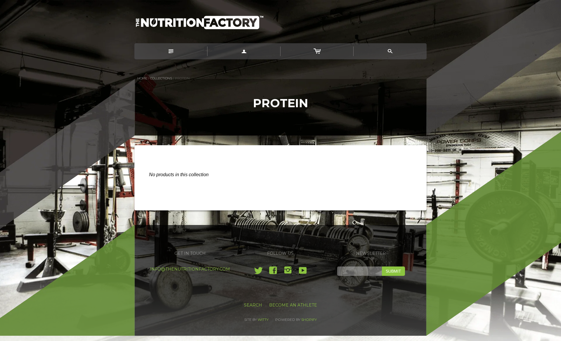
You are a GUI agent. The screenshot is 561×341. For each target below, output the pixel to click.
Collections (161, 78)
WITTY (263, 319)
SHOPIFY (309, 319)
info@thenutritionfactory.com (190, 269)
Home (142, 78)
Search (253, 305)
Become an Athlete (293, 305)
